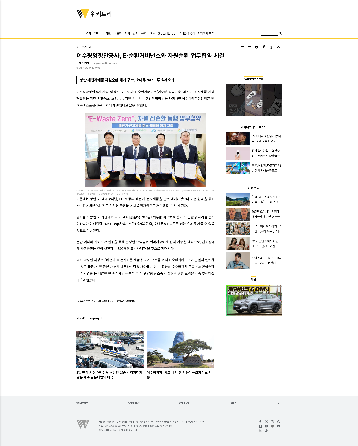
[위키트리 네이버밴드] (260, 430)
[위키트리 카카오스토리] (260, 426)
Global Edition (167, 33)
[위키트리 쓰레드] (279, 422)
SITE (233, 403)
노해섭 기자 (82, 63)
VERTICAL (185, 403)
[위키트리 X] (266, 422)
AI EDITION (187, 33)
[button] (242, 47)
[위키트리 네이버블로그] (272, 426)
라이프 (107, 33)
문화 (144, 33)
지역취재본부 (205, 33)
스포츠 (118, 33)
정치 (135, 33)
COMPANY (133, 403)
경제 (88, 33)
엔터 (97, 33)
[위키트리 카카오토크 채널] (266, 426)
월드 (152, 33)
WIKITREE (82, 403)
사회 (127, 33)
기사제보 (81, 318)
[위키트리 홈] (83, 17)
